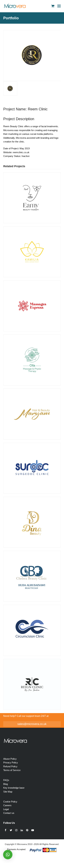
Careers (7, 805)
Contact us (8, 813)
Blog (5, 784)
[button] (59, 6)
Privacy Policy (10, 762)
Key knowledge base (13, 787)
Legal (6, 809)
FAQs (6, 780)
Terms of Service (12, 770)
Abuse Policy (10, 758)
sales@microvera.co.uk (31, 724)
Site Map (7, 791)
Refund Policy (10, 766)
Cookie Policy (10, 801)
